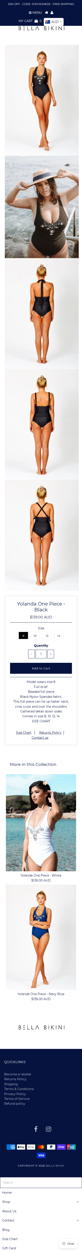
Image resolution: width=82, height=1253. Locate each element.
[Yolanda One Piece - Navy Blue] (41, 937)
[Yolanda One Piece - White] (41, 822)
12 (47, 635)
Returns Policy (50, 733)
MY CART (30, 21)
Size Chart (23, 733)
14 (58, 635)
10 (35, 635)
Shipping (11, 1248)
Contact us (40, 738)
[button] (12, 1108)
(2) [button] (21, 1036)
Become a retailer (17, 1238)
